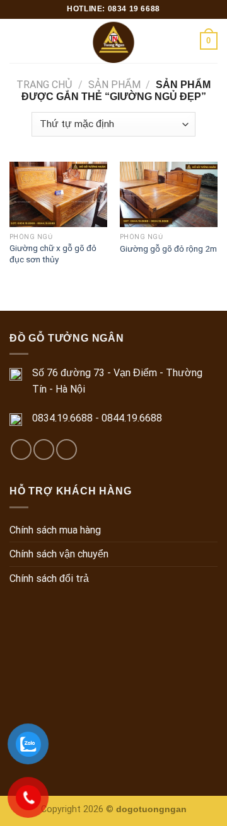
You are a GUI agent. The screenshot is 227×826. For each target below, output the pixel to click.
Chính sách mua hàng (55, 530)
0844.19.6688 (132, 418)
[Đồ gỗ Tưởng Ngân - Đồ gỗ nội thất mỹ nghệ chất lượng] (114, 41)
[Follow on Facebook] (21, 449)
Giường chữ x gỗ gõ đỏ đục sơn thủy (52, 253)
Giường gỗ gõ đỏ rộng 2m (168, 248)
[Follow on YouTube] (66, 449)
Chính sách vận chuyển (58, 554)
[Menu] (17, 40)
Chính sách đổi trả (49, 578)
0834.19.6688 (62, 418)
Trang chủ (44, 85)
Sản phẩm (114, 85)
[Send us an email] (43, 449)
